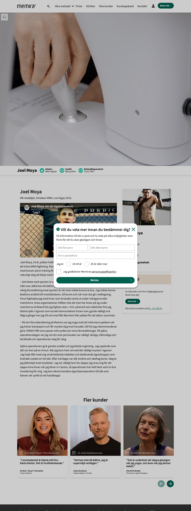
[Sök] (48, 6)
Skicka (94, 280)
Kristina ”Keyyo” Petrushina (31, 471)
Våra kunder (106, 6)
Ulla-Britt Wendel (133, 471)
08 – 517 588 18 (155, 308)
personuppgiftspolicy (104, 272)
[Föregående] (161, 484)
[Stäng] (133, 229)
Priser (79, 6)
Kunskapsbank (125, 6)
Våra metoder (63, 6)
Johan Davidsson (80, 471)
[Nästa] (170, 484)
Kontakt (142, 6)
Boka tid (132, 301)
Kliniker (90, 6)
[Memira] (26, 6)
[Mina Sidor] (153, 6)
